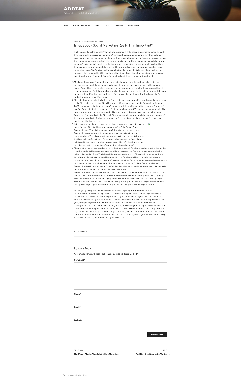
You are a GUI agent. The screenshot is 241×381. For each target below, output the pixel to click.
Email (77, 307)
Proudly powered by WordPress (75, 375)
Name (77, 294)
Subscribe (119, 25)
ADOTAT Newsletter (81, 25)
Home (66, 25)
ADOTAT (74, 9)
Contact (107, 25)
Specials (82, 231)
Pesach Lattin (95, 42)
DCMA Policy (133, 25)
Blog (97, 25)
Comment (79, 260)
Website (78, 320)
